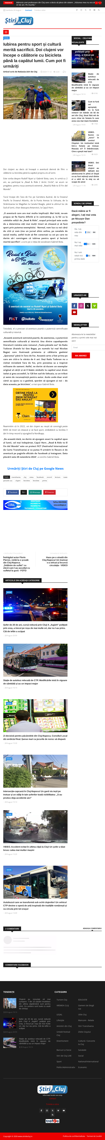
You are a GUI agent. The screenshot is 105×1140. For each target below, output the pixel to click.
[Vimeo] (90, 10)
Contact (28, 10)
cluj (25, 477)
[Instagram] (81, 10)
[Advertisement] (35, 142)
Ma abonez (81, 355)
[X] (86, 10)
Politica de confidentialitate (74, 1136)
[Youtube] (95, 10)
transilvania (16, 477)
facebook (40, 477)
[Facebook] (77, 10)
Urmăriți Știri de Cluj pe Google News (35, 468)
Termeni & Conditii (94, 1136)
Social (6, 38)
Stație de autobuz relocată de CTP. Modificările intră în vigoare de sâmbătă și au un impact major (85, 82)
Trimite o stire (39, 10)
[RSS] (99, 10)
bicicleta (27, 480)
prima (44, 480)
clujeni (17, 480)
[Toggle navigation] (6, 32)
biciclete (36, 480)
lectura (57, 477)
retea (31, 477)
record (49, 477)
